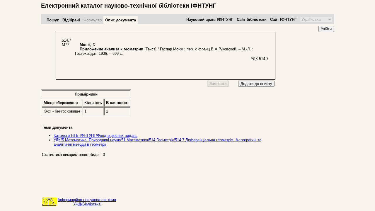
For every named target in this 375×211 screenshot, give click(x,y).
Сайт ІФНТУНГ (283, 19)
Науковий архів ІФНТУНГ (209, 19)
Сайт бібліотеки (252, 19)
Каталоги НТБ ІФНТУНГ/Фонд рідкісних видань (95, 135)
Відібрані (71, 20)
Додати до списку (256, 83)
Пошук (53, 20)
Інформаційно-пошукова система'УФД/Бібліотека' (87, 202)
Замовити (217, 83)
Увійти (326, 29)
